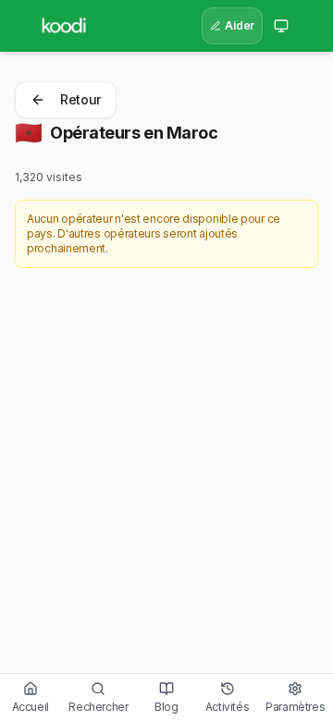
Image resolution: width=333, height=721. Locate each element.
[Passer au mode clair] (281, 26)
